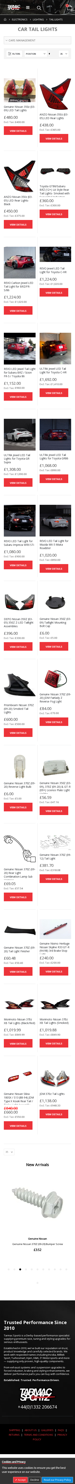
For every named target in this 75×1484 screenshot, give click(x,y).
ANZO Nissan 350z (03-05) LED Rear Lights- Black (18, 200)
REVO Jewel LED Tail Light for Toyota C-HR (53, 270)
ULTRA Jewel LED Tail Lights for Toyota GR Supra (17, 458)
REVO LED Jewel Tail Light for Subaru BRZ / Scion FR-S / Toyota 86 (20, 372)
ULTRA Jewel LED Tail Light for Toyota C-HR (53, 370)
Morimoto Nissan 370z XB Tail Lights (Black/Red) (19, 1021)
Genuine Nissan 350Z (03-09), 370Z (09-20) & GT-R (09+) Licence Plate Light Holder (55, 788)
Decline (34, 1479)
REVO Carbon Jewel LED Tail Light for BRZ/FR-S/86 (18, 286)
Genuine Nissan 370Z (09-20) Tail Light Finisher (19, 949)
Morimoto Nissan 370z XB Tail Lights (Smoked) (54, 1021)
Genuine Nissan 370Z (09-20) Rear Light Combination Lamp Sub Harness (19, 875)
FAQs (61, 1430)
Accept (21, 1479)
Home (5, 19)
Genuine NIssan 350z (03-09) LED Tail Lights (19, 108)
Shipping (14, 1430)
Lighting (38, 19)
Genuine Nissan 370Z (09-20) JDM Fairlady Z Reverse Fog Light (55, 698)
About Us (31, 1430)
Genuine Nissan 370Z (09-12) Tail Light (55, 856)
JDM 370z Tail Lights (52, 1094)
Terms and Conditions (38, 1434)
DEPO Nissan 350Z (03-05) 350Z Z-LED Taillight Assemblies (18, 622)
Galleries (47, 1430)
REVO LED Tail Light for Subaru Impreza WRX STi (19, 543)
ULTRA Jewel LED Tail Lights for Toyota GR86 (54, 456)
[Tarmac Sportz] (14, 7)
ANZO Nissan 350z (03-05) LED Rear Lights (54, 116)
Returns (14, 1434)
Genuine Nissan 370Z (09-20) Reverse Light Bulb (19, 785)
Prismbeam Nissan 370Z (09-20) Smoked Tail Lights (19, 708)
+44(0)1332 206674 (37, 1407)
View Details (18, 131)
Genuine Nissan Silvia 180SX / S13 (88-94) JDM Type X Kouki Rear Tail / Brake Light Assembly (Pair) (19, 1101)
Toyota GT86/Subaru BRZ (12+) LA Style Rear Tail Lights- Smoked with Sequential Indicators (55, 192)
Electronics (20, 19)
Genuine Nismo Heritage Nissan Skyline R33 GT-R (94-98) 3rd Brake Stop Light (55, 949)
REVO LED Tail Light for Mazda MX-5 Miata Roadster (54, 544)
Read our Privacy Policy (57, 1479)
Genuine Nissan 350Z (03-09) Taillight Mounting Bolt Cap (55, 622)
